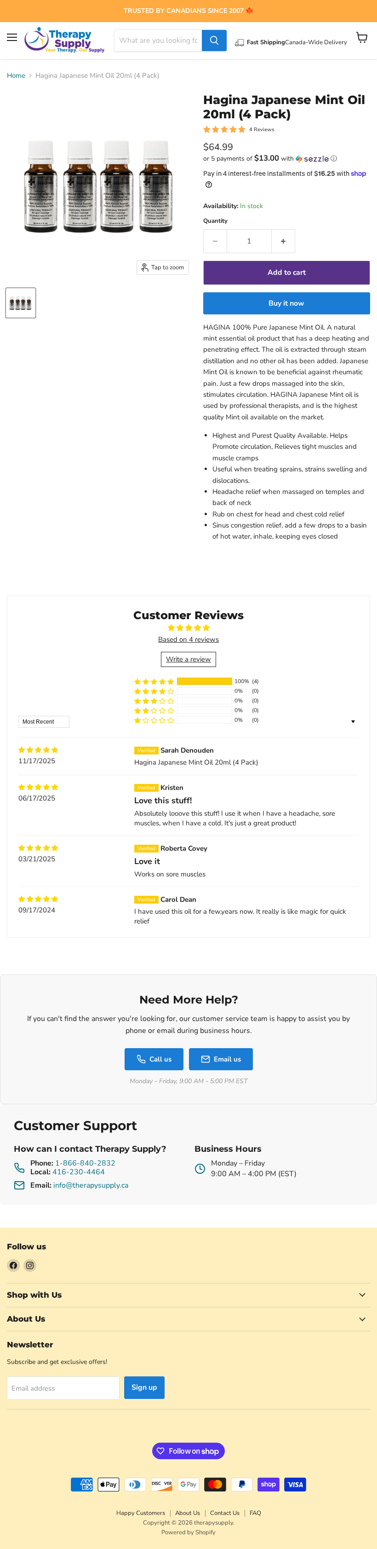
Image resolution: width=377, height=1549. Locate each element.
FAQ (255, 1513)
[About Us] (188, 11)
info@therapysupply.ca (90, 1185)
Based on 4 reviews (188, 639)
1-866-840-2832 (85, 1163)
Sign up (144, 1387)
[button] (286, 158)
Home (16, 76)
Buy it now (286, 303)
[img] (38, 750)
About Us (187, 1513)
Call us (160, 1059)
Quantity (215, 221)
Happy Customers (140, 1513)
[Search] (214, 40)
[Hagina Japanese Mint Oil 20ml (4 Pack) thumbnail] (20, 303)
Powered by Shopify (188, 1532)
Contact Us (225, 1513)
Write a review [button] (188, 659)
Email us (227, 1059)
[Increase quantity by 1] (283, 241)
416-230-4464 (78, 1172)
